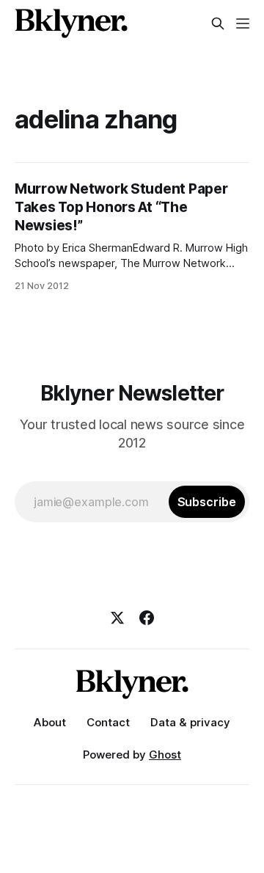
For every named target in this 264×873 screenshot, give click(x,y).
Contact (108, 722)
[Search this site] (218, 23)
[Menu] (242, 23)
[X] (117, 617)
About (50, 722)
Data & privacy (190, 722)
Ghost (165, 754)
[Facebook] (146, 617)
